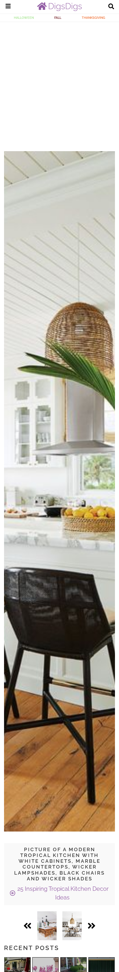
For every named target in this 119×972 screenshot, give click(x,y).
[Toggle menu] (8, 7)
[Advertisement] (59, 84)
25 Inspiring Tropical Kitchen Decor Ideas (62, 893)
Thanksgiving (93, 18)
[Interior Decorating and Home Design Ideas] (59, 9)
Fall (57, 18)
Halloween (24, 18)
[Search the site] (111, 7)
